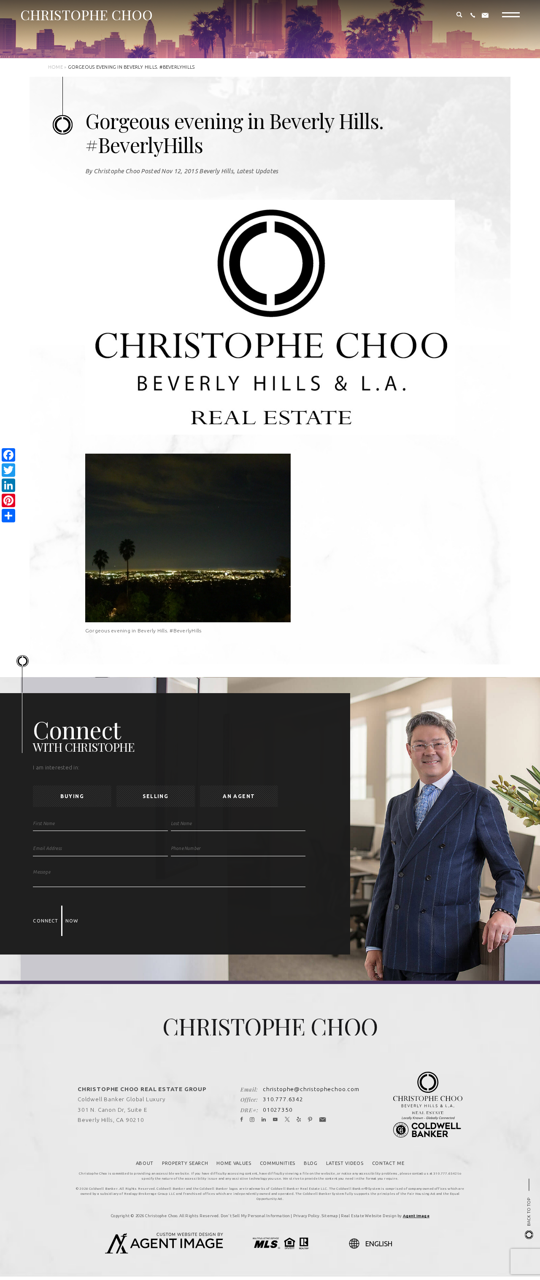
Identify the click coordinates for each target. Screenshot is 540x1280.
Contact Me (388, 1163)
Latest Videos (345, 1163)
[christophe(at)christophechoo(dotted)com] (485, 15)
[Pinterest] (310, 1120)
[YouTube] (275, 1120)
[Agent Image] (164, 1251)
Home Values (233, 1163)
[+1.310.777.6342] (472, 15)
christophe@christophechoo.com (311, 1089)
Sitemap (329, 1215)
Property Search (185, 1163)
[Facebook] (241, 1120)
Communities (277, 1163)
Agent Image (416, 1215)
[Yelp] (299, 1120)
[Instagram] (252, 1120)
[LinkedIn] (264, 1120)
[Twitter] (287, 1120)
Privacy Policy (306, 1215)
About (145, 1163)
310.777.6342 (283, 1099)
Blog (311, 1163)
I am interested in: (56, 767)
